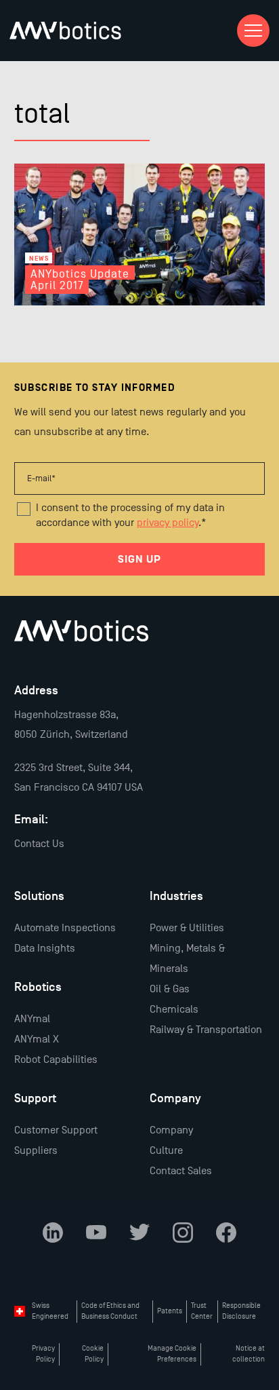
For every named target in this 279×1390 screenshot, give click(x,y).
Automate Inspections (65, 928)
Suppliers (36, 1150)
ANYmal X (36, 1039)
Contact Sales (181, 1171)
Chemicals (174, 1009)
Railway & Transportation (206, 1029)
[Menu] (253, 30)
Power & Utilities (187, 928)
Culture (166, 1150)
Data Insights (44, 948)
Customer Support (56, 1130)
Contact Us (39, 844)
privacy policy (167, 522)
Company (171, 1130)
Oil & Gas (170, 989)
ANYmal (32, 1019)
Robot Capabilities (56, 1059)
